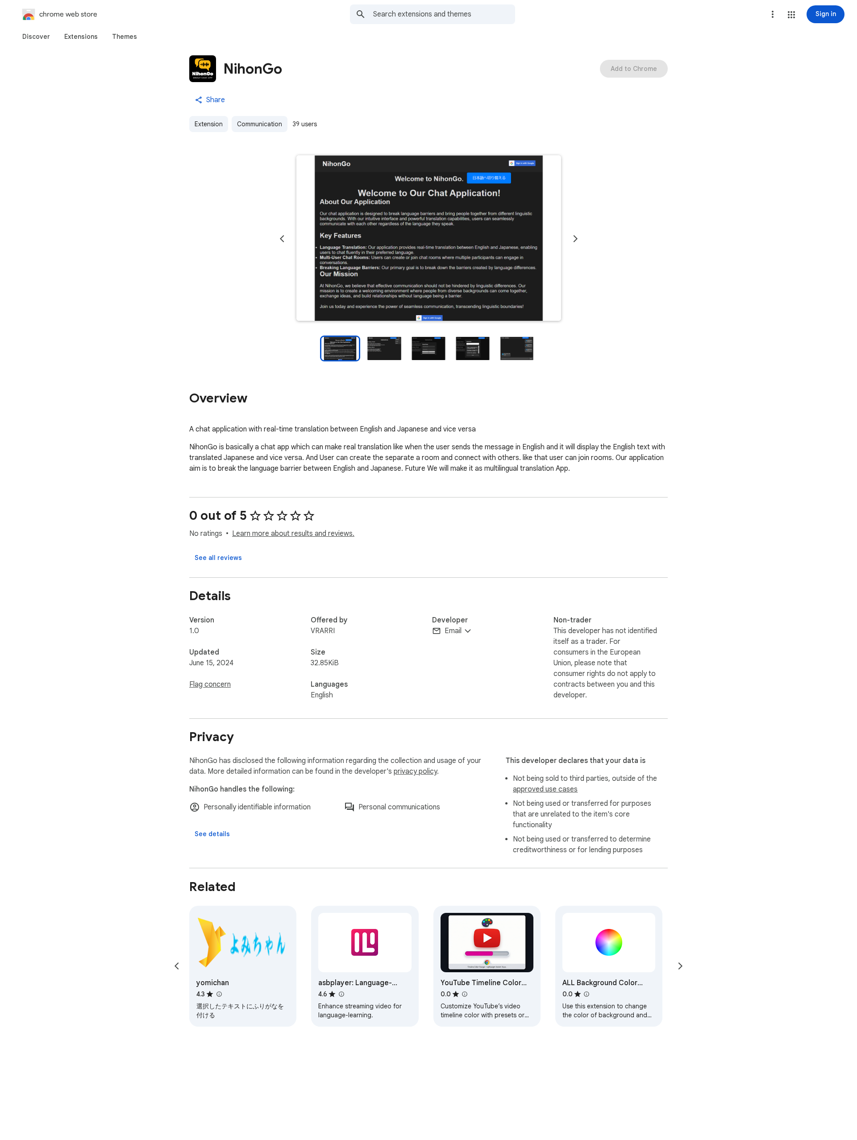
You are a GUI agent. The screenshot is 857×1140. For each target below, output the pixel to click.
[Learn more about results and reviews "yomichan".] (218, 994)
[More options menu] (773, 14)
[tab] (36, 37)
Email (453, 630)
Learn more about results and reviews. (293, 533)
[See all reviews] (218, 557)
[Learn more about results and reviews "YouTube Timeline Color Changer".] (464, 994)
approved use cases (545, 789)
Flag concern (210, 684)
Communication (259, 124)
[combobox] (444, 14)
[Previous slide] (282, 239)
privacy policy (415, 771)
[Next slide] (575, 239)
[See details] (212, 834)
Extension (209, 124)
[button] (791, 15)
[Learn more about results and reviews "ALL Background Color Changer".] (586, 994)
